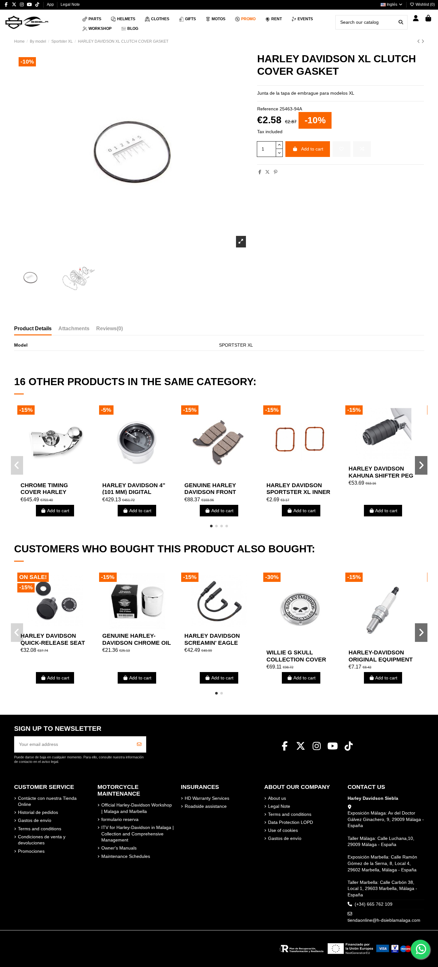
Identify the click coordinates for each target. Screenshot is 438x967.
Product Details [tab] (33, 328)
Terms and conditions (39, 828)
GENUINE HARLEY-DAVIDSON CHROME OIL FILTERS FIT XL (136, 643)
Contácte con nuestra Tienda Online (47, 801)
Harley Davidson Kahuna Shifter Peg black (381, 475)
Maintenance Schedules (125, 856)
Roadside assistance (206, 806)
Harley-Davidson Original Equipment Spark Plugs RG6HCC (382, 659)
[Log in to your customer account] (416, 18)
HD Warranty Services (207, 798)
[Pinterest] (275, 172)
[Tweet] (267, 172)
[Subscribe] (139, 744)
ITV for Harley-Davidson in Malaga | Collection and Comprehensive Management (137, 833)
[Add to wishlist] (341, 149)
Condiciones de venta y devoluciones (41, 840)
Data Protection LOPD (290, 822)
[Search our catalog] (401, 22)
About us (277, 798)
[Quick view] (64, 476)
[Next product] (422, 41)
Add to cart (312, 148)
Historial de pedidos (38, 812)
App (51, 4)
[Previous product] (419, 41)
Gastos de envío (34, 820)
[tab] (109, 329)
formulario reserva (120, 819)
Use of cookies (283, 830)
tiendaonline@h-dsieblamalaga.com (384, 920)
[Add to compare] (362, 149)
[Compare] (54, 476)
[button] (211, 526)
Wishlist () (425, 4)
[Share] (259, 172)
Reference (267, 108)
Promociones (31, 851)
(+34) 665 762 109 (373, 904)
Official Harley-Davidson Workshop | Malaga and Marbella (136, 808)
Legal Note (70, 4)
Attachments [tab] (73, 328)
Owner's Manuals (119, 847)
